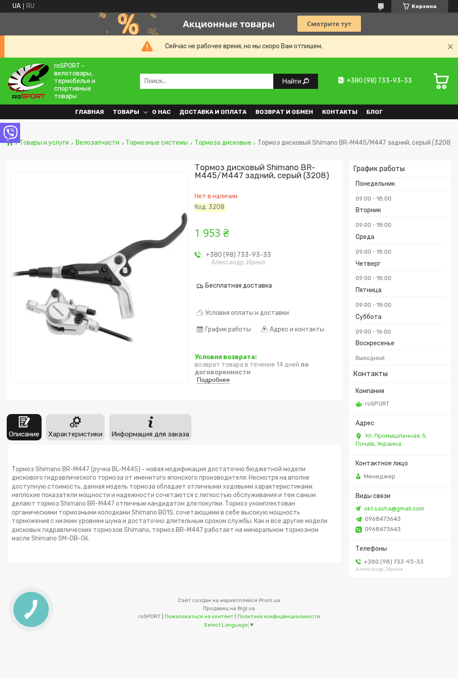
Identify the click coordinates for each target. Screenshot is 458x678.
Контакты (339, 112)
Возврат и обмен (284, 112)
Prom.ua (269, 600)
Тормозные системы (157, 142)
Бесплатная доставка (238, 285)
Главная (89, 112)
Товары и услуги (44, 142)
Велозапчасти (97, 142)
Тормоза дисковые (223, 142)
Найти (292, 81)
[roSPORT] (28, 81)
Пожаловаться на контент (199, 616)
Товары (126, 112)
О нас (161, 112)
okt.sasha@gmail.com (394, 508)
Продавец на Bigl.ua (229, 608)
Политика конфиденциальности (278, 616)
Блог (374, 112)
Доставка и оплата (212, 112)
